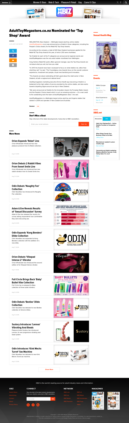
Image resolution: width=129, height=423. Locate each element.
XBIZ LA (79, 392)
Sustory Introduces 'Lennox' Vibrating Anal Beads (26, 325)
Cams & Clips (90, 2)
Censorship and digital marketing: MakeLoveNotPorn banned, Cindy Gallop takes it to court (106, 152)
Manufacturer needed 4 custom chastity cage (105, 143)
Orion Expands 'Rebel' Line (25, 141)
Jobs (106, 119)
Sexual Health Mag (102, 35)
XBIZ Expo (80, 401)
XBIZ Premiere (68, 401)
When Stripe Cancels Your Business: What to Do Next (104, 134)
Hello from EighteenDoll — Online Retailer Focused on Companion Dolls (106, 125)
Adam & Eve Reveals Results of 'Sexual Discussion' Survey (27, 209)
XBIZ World (67, 398)
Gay (80, 2)
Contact (11, 398)
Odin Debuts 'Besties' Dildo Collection (26, 303)
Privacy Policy (13, 404)
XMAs (78, 404)
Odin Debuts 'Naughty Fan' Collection (25, 187)
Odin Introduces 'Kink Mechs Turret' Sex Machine (26, 350)
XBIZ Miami (80, 395)
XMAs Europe (100, 85)
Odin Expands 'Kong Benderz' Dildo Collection (27, 234)
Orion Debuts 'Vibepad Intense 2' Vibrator (23, 258)
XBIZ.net (97, 112)
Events (96, 78)
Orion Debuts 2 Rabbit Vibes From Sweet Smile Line (26, 164)
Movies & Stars (39, 2)
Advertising (12, 395)
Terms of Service (82, 418)
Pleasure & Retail (68, 2)
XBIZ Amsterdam (82, 398)
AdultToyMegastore (36, 44)
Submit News (13, 392)
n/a (38, 106)
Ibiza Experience (101, 97)
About (11, 401)
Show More (49, 369)
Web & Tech (53, 2)
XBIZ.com (67, 392)
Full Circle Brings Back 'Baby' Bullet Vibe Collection (27, 280)
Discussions (98, 119)
